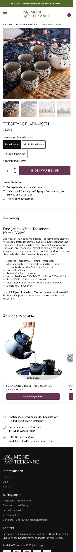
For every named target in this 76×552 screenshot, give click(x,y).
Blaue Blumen (12, 144)
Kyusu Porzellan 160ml (26, 292)
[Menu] (8, 14)
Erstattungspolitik (13, 510)
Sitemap (38, 545)
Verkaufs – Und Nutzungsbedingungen (25, 519)
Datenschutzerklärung (16, 505)
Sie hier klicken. (54, 537)
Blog (5, 481)
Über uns (8, 476)
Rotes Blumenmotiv (15, 153)
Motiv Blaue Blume (34, 144)
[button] (66, 14)
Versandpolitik (11, 514)
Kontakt (7, 486)
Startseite (7, 24)
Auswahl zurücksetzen (14, 160)
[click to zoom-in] (38, 63)
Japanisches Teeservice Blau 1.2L (29, 386)
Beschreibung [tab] (11, 218)
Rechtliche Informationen (17, 500)
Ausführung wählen (33, 396)
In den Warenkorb (45, 170)
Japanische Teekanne (26, 24)
